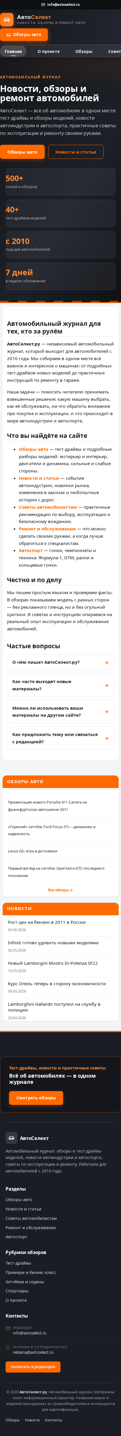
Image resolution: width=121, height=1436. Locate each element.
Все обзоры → (60, 890)
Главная (13, 51)
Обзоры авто (27, 34)
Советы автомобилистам (48, 507)
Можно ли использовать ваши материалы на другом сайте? (47, 711)
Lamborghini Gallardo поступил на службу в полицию (54, 1007)
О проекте (49, 51)
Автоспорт (31, 550)
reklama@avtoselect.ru (33, 1352)
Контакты (53, 1420)
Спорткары (17, 1291)
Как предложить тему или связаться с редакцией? (55, 737)
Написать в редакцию (33, 1366)
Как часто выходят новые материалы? (41, 685)
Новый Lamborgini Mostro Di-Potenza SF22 (53, 963)
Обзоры (84, 51)
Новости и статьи (76, 152)
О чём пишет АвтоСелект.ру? (46, 662)
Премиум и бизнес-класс (31, 1272)
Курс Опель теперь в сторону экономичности (57, 983)
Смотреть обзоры (36, 1097)
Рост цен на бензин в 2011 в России (47, 922)
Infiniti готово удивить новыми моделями (53, 942)
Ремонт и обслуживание (47, 529)
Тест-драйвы (18, 1263)
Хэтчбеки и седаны (25, 1281)
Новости (32, 1420)
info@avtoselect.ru (63, 4)
